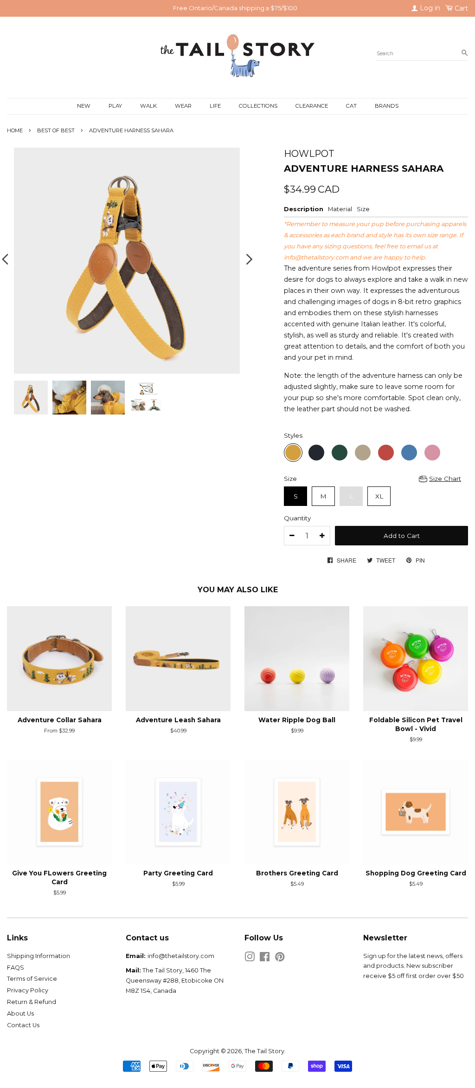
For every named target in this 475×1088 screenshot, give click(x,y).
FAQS (15, 967)
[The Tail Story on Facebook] (264, 958)
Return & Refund (31, 1001)
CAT (351, 106)
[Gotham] (316, 452)
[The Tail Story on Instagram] (249, 958)
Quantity (297, 518)
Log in (429, 8)
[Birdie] (339, 452)
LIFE (215, 106)
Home (15, 130)
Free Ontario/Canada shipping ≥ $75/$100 (235, 8)
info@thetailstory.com (316, 257)
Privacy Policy (27, 990)
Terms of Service (32, 978)
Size (290, 478)
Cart (460, 8)
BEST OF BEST (56, 130)
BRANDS (386, 106)
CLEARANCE (311, 106)
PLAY (115, 106)
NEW (83, 106)
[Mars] (386, 452)
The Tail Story (264, 1051)
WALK (148, 106)
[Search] (464, 53)
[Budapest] (432, 452)
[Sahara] (293, 452)
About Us (20, 1013)
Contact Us (23, 1025)
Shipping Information (38, 955)
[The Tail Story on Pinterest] (280, 958)
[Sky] (409, 452)
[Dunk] (362, 452)
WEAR (183, 106)
